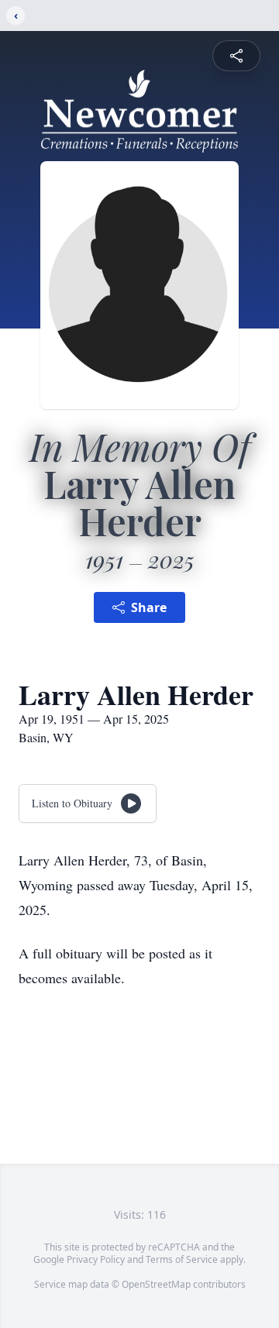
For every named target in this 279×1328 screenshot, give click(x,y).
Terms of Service (182, 1259)
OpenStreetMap (156, 1284)
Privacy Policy (96, 1259)
